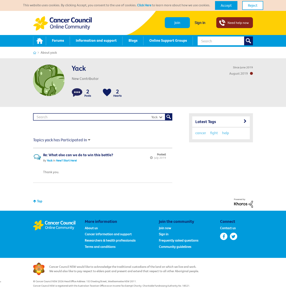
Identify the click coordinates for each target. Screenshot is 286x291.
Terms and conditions (100, 246)
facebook (223, 236)
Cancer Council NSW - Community (62, 23)
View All (221, 120)
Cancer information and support (108, 234)
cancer (200, 132)
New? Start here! (66, 160)
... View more (157, 172)
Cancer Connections (34, 52)
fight (214, 132)
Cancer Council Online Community (59, 225)
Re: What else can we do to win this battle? (78, 154)
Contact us (228, 228)
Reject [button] (253, 5)
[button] (226, 5)
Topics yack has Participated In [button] (60, 139)
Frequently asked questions (178, 240)
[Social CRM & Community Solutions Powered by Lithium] (243, 202)
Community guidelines (175, 246)
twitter (233, 236)
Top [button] (39, 201)
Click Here (144, 5)
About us (91, 228)
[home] (39, 40)
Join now (165, 228)
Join (177, 22)
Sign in (200, 22)
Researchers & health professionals (110, 240)
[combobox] (225, 40)
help (225, 132)
